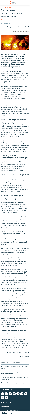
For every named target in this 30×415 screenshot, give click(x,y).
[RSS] (25, 393)
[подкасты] (11, 413)
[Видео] (18, 413)
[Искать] (25, 413)
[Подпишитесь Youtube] (14, 393)
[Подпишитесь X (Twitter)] (10, 393)
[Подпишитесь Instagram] (21, 393)
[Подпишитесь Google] (2, 393)
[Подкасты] (2, 397)
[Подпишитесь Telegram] (18, 393)
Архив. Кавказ (6, 7)
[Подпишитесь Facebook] (6, 393)
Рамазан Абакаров (6, 20)
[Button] (11, 27)
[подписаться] (6, 397)
